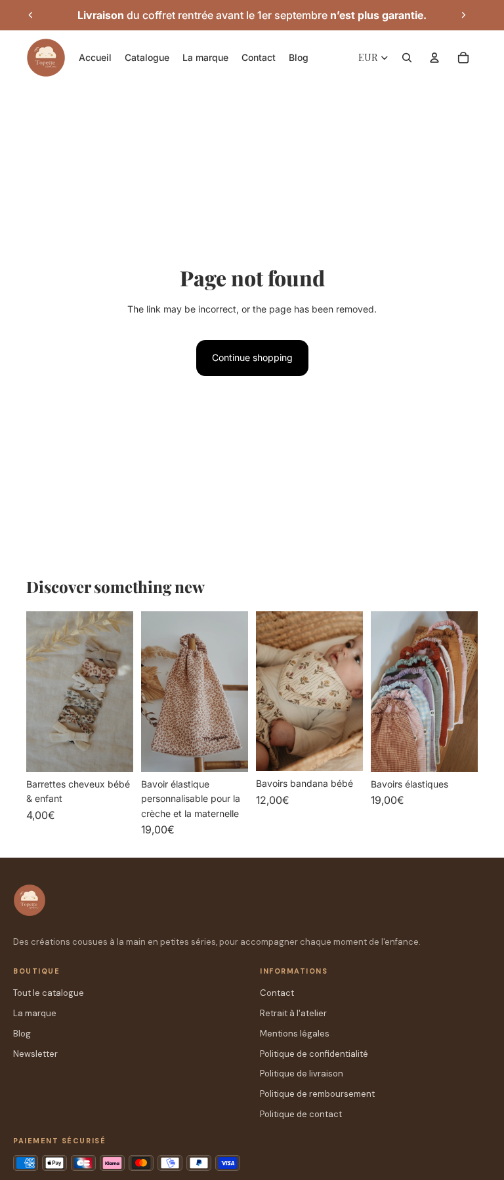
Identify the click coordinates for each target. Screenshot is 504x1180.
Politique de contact (301, 1114)
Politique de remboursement (317, 1093)
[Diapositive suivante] (463, 15)
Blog (22, 1033)
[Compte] (434, 57)
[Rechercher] (406, 57)
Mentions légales (294, 1033)
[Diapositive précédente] (30, 15)
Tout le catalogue (48, 993)
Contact (277, 993)
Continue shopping (252, 357)
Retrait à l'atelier (293, 1013)
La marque (34, 1013)
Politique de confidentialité (314, 1053)
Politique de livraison (301, 1073)
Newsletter (35, 1053)
